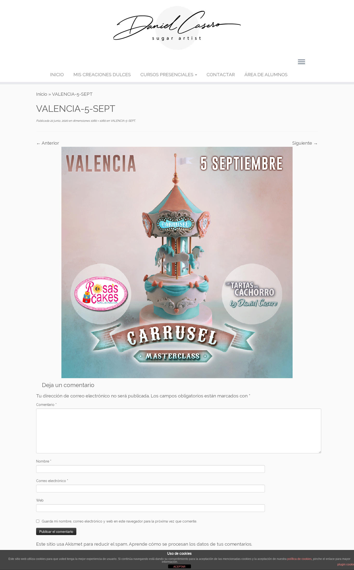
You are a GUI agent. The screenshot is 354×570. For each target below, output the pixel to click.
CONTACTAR (221, 74)
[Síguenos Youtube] (69, 63)
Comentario (46, 405)
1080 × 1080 (98, 120)
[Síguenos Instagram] (77, 63)
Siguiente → (305, 143)
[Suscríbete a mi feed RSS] (54, 63)
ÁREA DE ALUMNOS (266, 74)
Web (40, 500)
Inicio (41, 94)
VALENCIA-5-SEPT (122, 120)
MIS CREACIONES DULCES (102, 74)
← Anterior (47, 143)
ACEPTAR (179, 566)
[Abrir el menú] (301, 62)
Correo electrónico (52, 481)
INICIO (57, 74)
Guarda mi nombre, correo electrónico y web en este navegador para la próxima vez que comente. (119, 521)
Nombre (43, 461)
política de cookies (299, 559)
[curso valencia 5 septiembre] (177, 262)
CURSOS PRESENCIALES (167, 74)
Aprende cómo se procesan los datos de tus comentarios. (190, 544)
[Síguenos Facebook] (62, 63)
